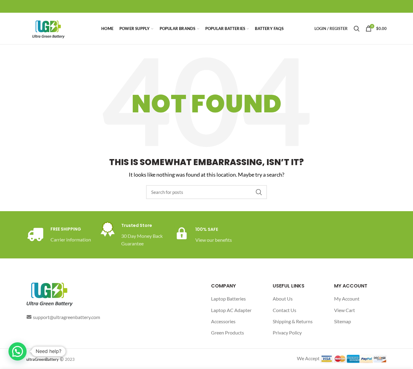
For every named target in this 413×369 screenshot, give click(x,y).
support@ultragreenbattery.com (66, 317)
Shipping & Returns (293, 321)
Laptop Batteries (228, 298)
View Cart (344, 310)
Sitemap (342, 321)
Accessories (223, 321)
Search (258, 192)
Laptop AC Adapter (231, 310)
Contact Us (284, 310)
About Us (283, 298)
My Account (346, 298)
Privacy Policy (287, 332)
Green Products (227, 332)
